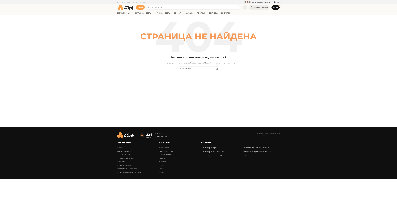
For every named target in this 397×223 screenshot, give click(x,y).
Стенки (161, 172)
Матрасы (162, 162)
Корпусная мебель (166, 151)
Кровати (162, 158)
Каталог (120, 147)
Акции (140, 7)
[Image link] (125, 135)
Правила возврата (124, 165)
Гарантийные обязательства (127, 169)
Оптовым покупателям (125, 158)
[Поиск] (216, 68)
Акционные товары (124, 151)
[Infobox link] (257, 2)
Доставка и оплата (124, 154)
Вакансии (121, 162)
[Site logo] (125, 7)
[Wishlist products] (245, 7)
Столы (161, 169)
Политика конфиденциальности (129, 172)
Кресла (161, 165)
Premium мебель (165, 154)
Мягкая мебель (164, 147)
